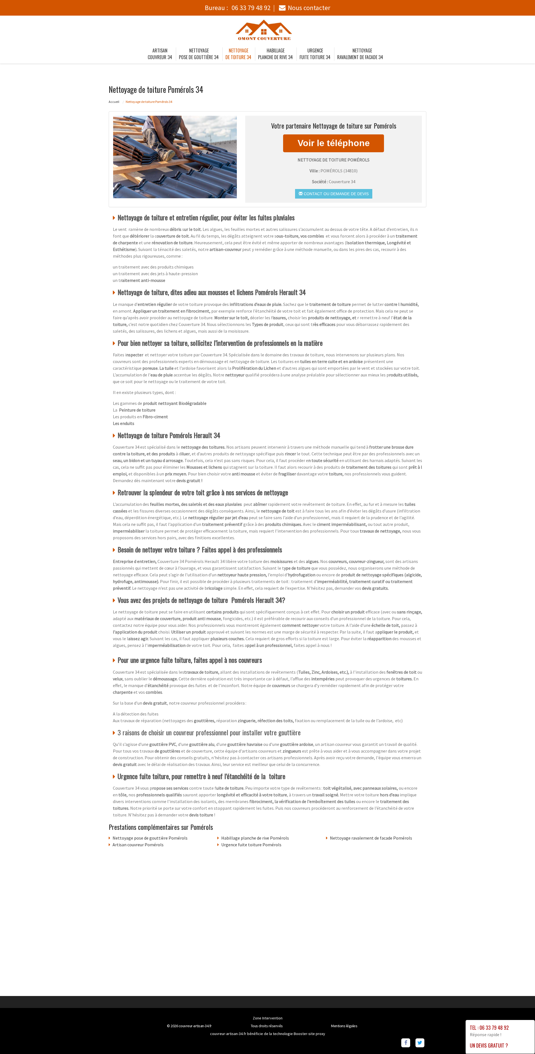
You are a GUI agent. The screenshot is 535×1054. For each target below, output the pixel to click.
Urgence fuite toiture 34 (315, 54)
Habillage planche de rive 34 (275, 54)
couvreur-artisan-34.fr (195, 1025)
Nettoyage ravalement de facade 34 (360, 54)
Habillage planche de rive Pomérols (255, 838)
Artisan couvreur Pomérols (138, 844)
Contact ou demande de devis (336, 194)
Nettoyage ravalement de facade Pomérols (371, 838)
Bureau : (238, 7)
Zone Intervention (268, 1018)
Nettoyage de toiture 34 (238, 54)
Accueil (114, 102)
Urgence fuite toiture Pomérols (251, 844)
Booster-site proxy (309, 1033)
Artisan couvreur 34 (160, 54)
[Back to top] (520, 1039)
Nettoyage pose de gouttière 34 (199, 54)
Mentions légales (344, 1025)
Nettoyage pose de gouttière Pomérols (150, 838)
